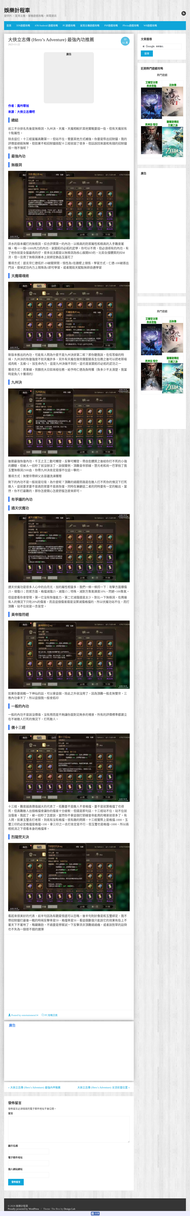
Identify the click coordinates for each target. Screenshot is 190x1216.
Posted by (24, 1015)
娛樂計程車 (17, 10)
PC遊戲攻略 (69, 25)
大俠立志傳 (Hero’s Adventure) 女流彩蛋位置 (103, 1087)
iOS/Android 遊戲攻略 (46, 25)
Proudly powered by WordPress (23, 1208)
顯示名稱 (13, 1145)
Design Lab (69, 1208)
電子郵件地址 (15, 1157)
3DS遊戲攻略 (23, 25)
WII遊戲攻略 (150, 25)
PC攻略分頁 (51, 1015)
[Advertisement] (69, 79)
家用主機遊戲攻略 (89, 25)
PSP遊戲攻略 (111, 25)
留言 (10, 1113)
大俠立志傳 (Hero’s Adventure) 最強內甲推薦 (34, 1087)
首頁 (8, 25)
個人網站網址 (15, 1169)
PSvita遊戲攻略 (131, 25)
